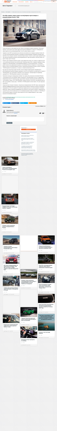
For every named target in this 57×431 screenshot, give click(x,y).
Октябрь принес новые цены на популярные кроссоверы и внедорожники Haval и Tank (26, 11)
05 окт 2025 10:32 (9, 113)
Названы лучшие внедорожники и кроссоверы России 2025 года (10, 247)
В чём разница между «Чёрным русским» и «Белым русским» (11, 404)
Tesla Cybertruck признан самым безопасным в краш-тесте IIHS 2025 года (27, 139)
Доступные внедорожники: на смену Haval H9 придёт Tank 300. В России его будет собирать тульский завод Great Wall (11, 267)
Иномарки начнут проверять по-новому (28, 340)
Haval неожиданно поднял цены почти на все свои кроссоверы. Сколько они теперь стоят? (45, 286)
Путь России (41, 337)
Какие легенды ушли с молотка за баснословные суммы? (27, 136)
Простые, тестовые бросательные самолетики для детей (28, 362)
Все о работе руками (24, 367)
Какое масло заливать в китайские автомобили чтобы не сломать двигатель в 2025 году (27, 143)
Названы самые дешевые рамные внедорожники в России (8, 226)
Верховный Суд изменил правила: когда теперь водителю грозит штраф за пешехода (27, 382)
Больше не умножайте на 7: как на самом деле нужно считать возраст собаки (28, 401)
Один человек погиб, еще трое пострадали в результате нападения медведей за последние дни (46, 373)
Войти (54, 1)
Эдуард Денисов (9, 110)
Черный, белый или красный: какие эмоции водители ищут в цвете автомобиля (28, 319)
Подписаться (28, 129)
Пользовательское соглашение (27, 153)
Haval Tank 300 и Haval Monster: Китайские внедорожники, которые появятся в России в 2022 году (46, 306)
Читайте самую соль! (42, 356)
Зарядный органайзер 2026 (10, 361)
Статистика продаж (9, 99)
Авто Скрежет (8, 6)
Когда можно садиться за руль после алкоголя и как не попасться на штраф (28, 150)
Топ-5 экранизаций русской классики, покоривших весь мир (45, 424)
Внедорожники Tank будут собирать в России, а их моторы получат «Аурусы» (9, 207)
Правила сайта (24, 155)
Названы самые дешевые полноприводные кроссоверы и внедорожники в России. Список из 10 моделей (28, 282)
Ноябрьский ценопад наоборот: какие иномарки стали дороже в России (11, 289)
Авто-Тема (4, 173)
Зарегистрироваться (47, 1)
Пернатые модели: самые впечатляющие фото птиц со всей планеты (45, 403)
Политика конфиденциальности (27, 154)
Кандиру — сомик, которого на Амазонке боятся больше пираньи (46, 351)
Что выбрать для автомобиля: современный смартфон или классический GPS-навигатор (27, 147)
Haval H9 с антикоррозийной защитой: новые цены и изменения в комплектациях (45, 266)
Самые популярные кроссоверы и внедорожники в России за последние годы (9, 168)
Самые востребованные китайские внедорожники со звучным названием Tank (45, 247)
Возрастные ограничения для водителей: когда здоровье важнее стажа (11, 325)
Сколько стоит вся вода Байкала (44, 333)
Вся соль (3, 11)
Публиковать (9, 122)
